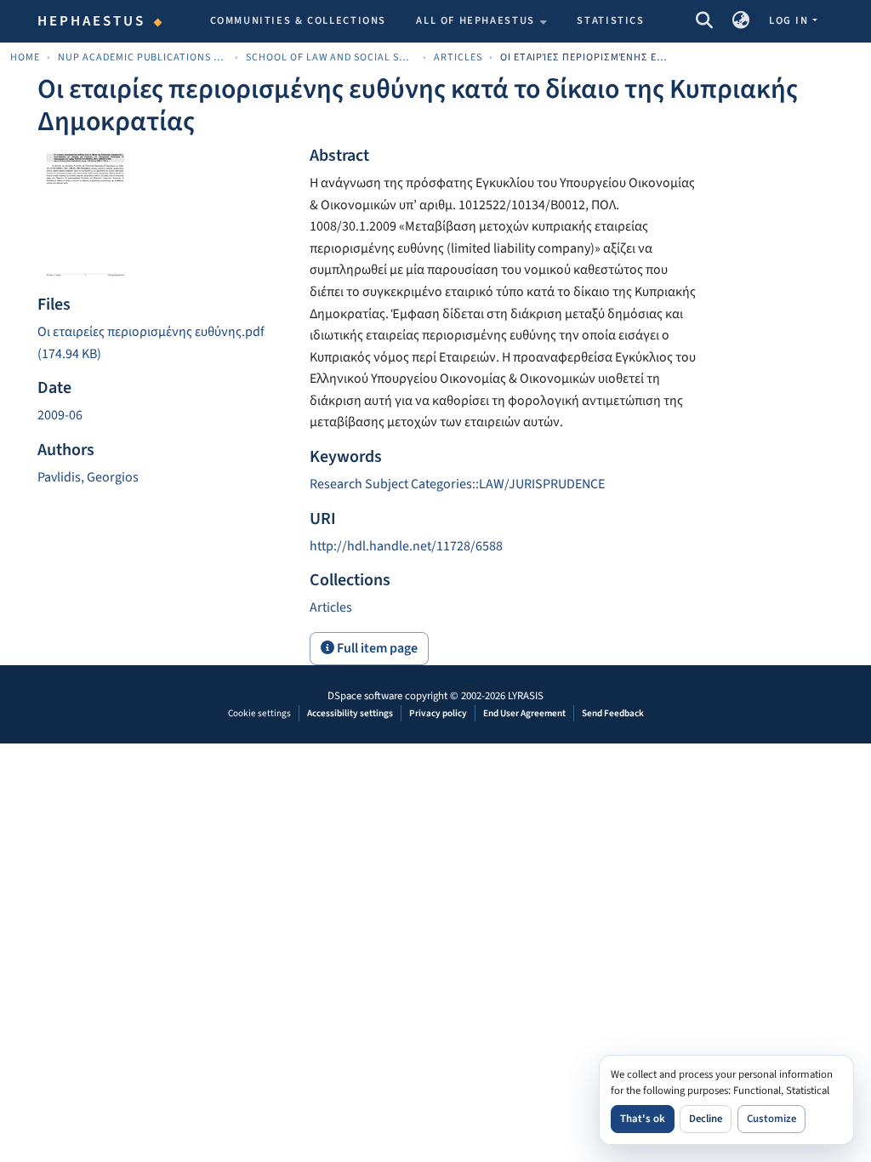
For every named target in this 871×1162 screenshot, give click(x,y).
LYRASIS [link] (526, 695)
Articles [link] (458, 57)
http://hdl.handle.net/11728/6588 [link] (406, 546)
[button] (704, 21)
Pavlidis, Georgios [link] (88, 477)
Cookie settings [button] (259, 713)
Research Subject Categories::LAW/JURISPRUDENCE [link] (457, 484)
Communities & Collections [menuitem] (298, 20)
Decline (705, 1118)
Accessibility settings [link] (350, 713)
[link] (163, 343)
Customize (771, 1118)
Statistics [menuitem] (610, 20)
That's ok (642, 1118)
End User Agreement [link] (524, 713)
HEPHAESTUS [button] (91, 21)
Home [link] (25, 57)
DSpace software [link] (364, 695)
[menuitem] (481, 21)
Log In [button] (790, 20)
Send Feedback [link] (613, 713)
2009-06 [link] (60, 415)
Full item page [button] (376, 648)
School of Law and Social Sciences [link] (331, 57)
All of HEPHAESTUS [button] (475, 20)
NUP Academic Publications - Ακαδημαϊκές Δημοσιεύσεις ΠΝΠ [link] (143, 57)
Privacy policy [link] (438, 713)
